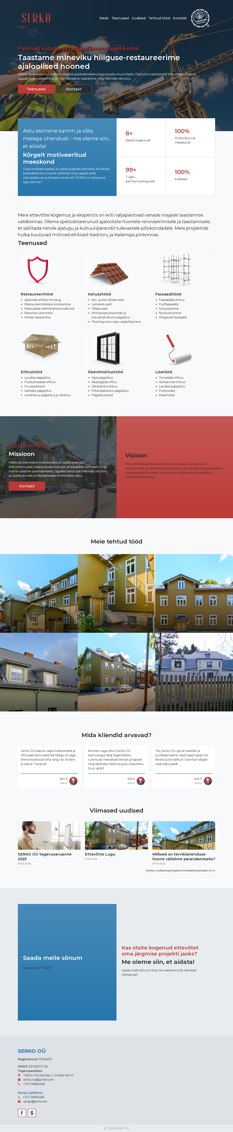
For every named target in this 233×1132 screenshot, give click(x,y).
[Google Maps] (20, 1075)
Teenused (120, 18)
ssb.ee (211, 870)
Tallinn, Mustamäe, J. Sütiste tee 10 (48, 1075)
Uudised (139, 18)
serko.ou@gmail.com (38, 1079)
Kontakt (180, 18)
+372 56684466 (34, 1084)
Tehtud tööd (159, 18)
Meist (104, 18)
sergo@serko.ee (35, 1101)
